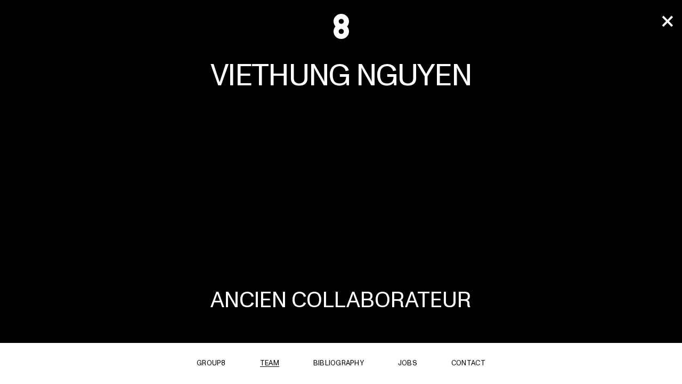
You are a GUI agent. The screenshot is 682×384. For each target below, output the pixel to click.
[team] (667, 22)
